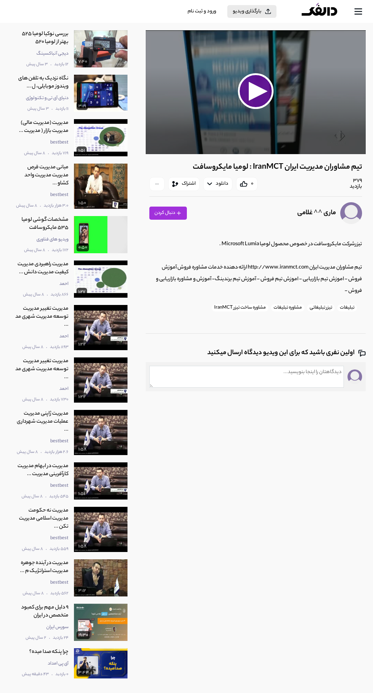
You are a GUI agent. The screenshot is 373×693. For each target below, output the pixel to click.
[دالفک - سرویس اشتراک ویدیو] (325, 12)
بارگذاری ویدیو (247, 11)
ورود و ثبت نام (202, 11)
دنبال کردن (165, 213)
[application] (256, 92)
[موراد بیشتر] (157, 184)
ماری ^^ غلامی (316, 213)
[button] (256, 91)
